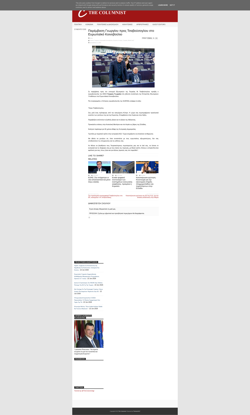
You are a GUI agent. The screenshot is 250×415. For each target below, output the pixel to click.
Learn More (163, 5)
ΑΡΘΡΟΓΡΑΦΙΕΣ (142, 24)
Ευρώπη (115, 40)
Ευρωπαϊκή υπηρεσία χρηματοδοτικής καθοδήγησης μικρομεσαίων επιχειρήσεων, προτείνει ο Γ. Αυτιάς (86, 276)
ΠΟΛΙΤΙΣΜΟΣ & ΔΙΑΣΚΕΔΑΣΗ (107, 24)
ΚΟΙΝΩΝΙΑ (89, 24)
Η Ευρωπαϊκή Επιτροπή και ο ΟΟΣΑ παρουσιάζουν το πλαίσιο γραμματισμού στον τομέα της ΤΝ (87, 300)
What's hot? (131, 40)
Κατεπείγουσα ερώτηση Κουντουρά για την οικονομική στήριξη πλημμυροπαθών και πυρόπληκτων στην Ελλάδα (146, 183)
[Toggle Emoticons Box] (89, 217)
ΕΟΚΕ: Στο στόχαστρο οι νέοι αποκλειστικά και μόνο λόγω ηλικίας (99, 180)
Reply (91, 38)
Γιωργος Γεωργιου (94, 40)
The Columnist (122, 411)
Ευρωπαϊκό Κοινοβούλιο (106, 40)
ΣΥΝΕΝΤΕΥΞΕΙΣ (80, 29)
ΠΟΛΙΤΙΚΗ (78, 24)
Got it (172, 5)
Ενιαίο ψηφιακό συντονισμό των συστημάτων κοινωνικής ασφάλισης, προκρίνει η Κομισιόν (122, 182)
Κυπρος (120, 40)
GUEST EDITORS (159, 24)
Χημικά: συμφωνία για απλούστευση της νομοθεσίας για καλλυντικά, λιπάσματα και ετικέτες (86, 268)
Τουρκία (125, 40)
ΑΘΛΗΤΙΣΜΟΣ (127, 24)
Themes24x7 (136, 411)
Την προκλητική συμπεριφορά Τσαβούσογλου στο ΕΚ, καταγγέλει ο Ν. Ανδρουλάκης (105, 196)
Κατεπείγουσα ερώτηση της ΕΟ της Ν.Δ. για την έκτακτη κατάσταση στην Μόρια (142, 196)
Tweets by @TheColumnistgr (84, 391)
